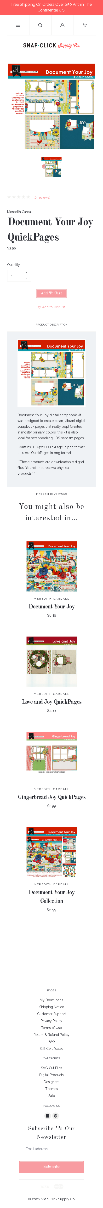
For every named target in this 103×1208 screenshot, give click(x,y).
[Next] (90, 168)
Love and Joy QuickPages (51, 702)
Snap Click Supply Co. (58, 1199)
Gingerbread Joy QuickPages (52, 797)
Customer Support (51, 1014)
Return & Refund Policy (51, 1035)
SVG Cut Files (51, 1068)
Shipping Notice (51, 1007)
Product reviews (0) (51, 494)
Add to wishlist (53, 307)
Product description (52, 324)
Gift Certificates (51, 1049)
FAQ (51, 1042)
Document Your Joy (51, 607)
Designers (51, 1082)
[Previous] (13, 168)
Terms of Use (51, 1028)
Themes (51, 1089)
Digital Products (51, 1075)
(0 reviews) (41, 197)
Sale (51, 1096)
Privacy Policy (51, 1021)
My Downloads (51, 1000)
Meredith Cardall (20, 212)
